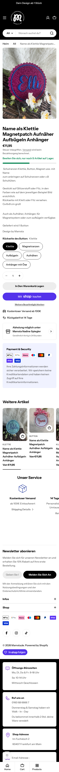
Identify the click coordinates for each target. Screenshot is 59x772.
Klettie (10, 246)
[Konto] (48, 18)
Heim (6, 43)
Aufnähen (32, 255)
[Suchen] (52, 33)
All (14, 43)
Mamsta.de (17, 645)
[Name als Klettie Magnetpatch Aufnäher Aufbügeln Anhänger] (15, 424)
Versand (26, 149)
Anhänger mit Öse (16, 264)
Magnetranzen (30, 246)
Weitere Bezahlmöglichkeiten (29, 304)
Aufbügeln (12, 255)
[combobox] (29, 33)
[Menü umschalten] (5, 18)
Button (33, 436)
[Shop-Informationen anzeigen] (51, 331)
